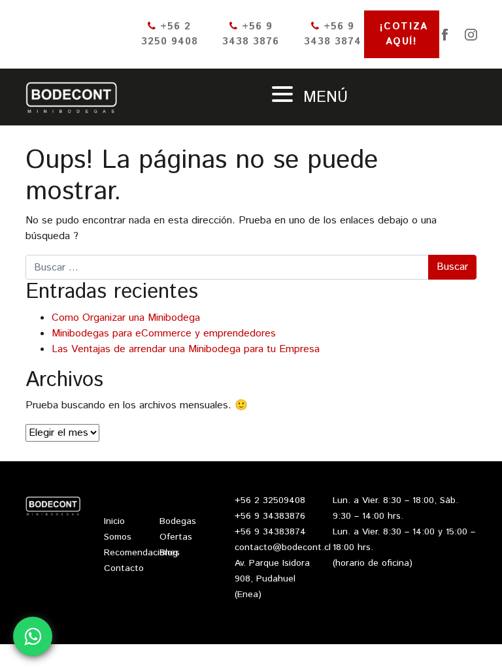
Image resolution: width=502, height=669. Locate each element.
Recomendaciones (142, 552)
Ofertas (175, 537)
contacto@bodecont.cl (283, 547)
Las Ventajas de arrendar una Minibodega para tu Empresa (186, 349)
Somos (117, 537)
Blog (168, 552)
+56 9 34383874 (270, 531)
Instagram (471, 34)
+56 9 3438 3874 (332, 34)
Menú (323, 97)
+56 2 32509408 (270, 500)
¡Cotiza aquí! (404, 34)
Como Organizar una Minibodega (126, 317)
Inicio (114, 521)
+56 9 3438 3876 (250, 34)
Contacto (124, 568)
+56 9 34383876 (270, 516)
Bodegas (177, 521)
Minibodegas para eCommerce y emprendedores (164, 333)
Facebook (444, 34)
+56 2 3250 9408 (169, 34)
